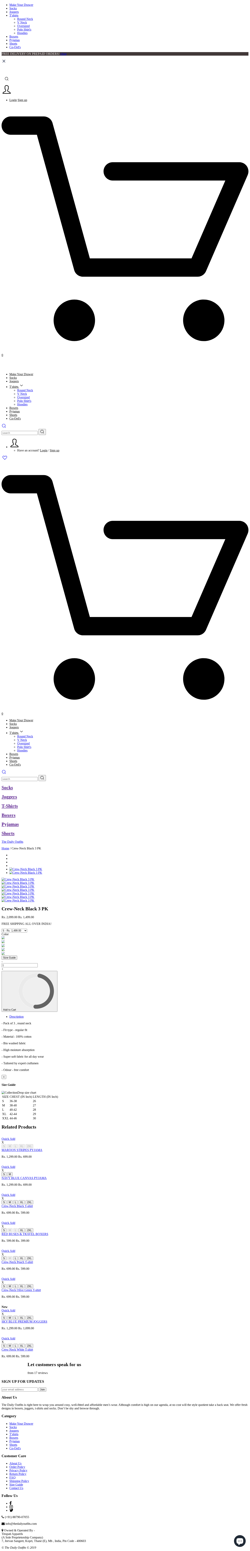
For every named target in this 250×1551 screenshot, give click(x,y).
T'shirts (13, 15)
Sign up (22, 100)
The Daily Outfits (12, 841)
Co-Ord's (15, 47)
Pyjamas (14, 40)
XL (21, 1146)
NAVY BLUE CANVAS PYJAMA (24, 1178)
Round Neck (25, 19)
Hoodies (22, 33)
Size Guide (9, 957)
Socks (13, 8)
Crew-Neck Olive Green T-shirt (21, 1290)
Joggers (14, 12)
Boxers (13, 36)
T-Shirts (10, 806)
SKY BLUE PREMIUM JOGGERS (24, 1321)
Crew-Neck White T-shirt (17, 1349)
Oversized (23, 26)
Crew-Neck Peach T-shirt (17, 1262)
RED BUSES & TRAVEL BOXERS (25, 1234)
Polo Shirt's (24, 29)
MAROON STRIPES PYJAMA (22, 1150)
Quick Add (8, 1138)
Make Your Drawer (21, 4)
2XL (29, 1146)
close (63, 53)
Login (13, 100)
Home (5, 848)
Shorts (13, 43)
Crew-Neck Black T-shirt (17, 1206)
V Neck (22, 22)
